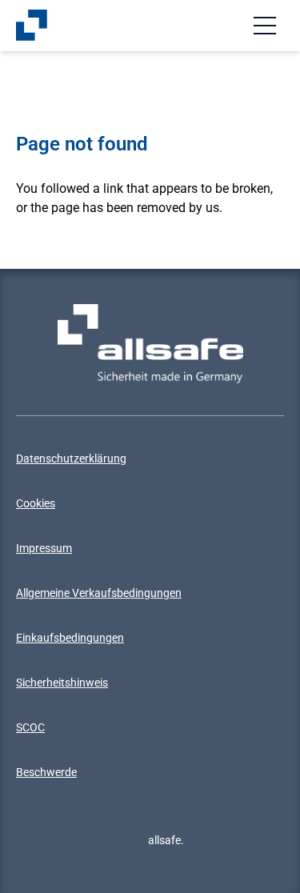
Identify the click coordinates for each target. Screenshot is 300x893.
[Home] (32, 26)
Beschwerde (46, 772)
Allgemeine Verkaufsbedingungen (99, 593)
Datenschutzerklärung (71, 458)
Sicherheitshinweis (62, 682)
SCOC (30, 727)
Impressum (44, 548)
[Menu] (265, 25)
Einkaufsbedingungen (70, 637)
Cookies (35, 503)
